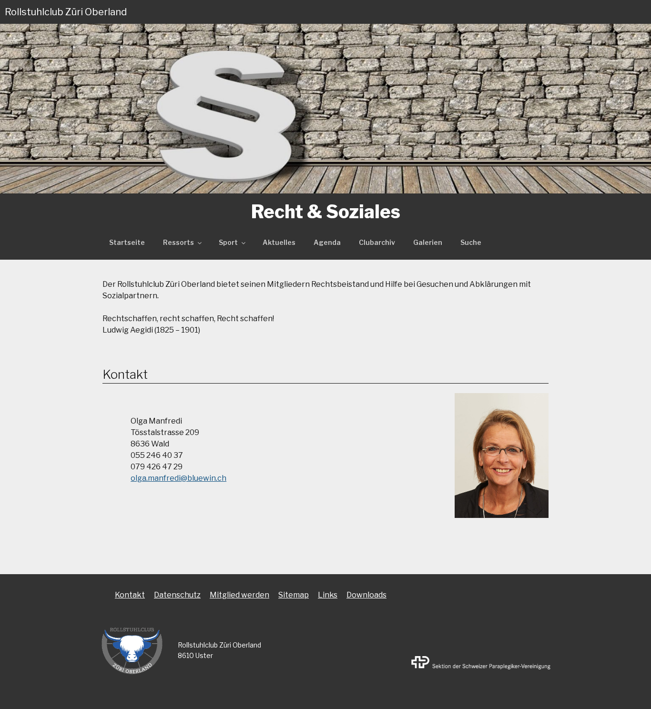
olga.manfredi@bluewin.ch (178, 478)
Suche (470, 242)
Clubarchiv (377, 242)
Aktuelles (279, 242)
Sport (228, 242)
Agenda (327, 242)
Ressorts (178, 242)
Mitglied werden (239, 594)
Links (327, 594)
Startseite (127, 242)
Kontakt (130, 594)
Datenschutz (177, 594)
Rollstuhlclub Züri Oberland (66, 12)
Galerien (427, 242)
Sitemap (293, 594)
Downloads (366, 594)
